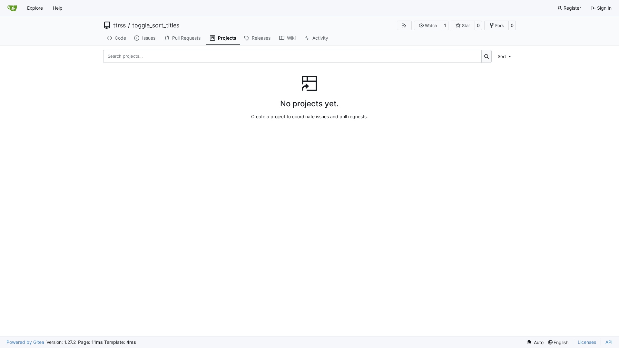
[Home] (12, 8)
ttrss (119, 25)
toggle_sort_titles (155, 25)
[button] (428, 25)
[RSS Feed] (404, 25)
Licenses (587, 342)
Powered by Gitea (25, 342)
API (609, 342)
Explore (35, 8)
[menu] (505, 56)
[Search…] (486, 56)
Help (58, 8)
